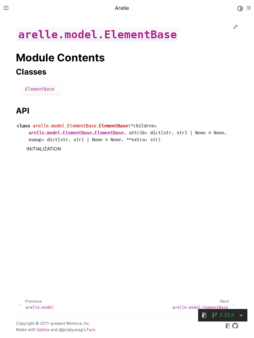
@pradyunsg (71, 329)
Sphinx (43, 329)
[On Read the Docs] (228, 327)
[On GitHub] (235, 327)
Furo (91, 329)
